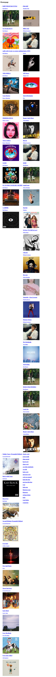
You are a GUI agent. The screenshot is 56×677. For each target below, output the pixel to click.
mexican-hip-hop (27, 482)
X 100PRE (5, 207)
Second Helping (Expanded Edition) (13, 521)
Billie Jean (26, 28)
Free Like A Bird (7, 655)
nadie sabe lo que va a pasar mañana (13, 51)
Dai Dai (25, 207)
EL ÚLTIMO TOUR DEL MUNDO (12, 185)
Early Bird (6, 610)
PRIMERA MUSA (8, 118)
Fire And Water (7, 566)
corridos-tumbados (28, 467)
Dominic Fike (26, 8)
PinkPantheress (26, 299)
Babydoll (25, 6)
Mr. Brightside (27, 342)
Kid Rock (5, 478)
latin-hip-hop (26, 479)
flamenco (25, 492)
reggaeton (25, 502)
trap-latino (26, 500)
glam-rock (26, 464)
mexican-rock (26, 474)
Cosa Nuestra (6, 95)
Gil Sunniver (5, 657)
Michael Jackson (27, 31)
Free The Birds (7, 633)
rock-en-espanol (27, 477)
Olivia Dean (25, 232)
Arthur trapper (6, 545)
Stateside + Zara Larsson (30, 297)
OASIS (5, 163)
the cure (25, 275)
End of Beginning (28, 95)
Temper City (26, 75)
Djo (24, 98)
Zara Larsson (26, 411)
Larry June (5, 613)
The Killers (25, 344)
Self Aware (26, 73)
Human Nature (27, 319)
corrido (25, 469)
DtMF (25, 163)
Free (4, 568)
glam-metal (26, 459)
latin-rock (25, 472)
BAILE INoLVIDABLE (29, 387)
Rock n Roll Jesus (8, 476)
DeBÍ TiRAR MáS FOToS (10, 6)
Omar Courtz (6, 120)
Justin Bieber (26, 120)
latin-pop (25, 487)
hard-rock (25, 461)
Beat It (25, 140)
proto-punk (26, 456)
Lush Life (25, 409)
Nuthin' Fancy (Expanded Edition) (12, 454)
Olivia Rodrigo (26, 187)
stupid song (26, 185)
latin (24, 497)
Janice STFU (26, 51)
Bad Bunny (5, 8)
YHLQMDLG (7, 73)
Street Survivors (7, 588)
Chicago (25, 252)
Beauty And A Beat (28, 118)
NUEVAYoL (26, 364)
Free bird (5, 543)
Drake (24, 53)
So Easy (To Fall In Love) (30, 230)
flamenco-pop (26, 490)
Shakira (25, 210)
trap (24, 484)
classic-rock (26, 454)
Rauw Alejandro (6, 98)
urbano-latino (26, 495)
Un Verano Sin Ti (7, 28)
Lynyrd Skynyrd (6, 456)
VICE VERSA (7, 140)
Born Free (5, 498)
